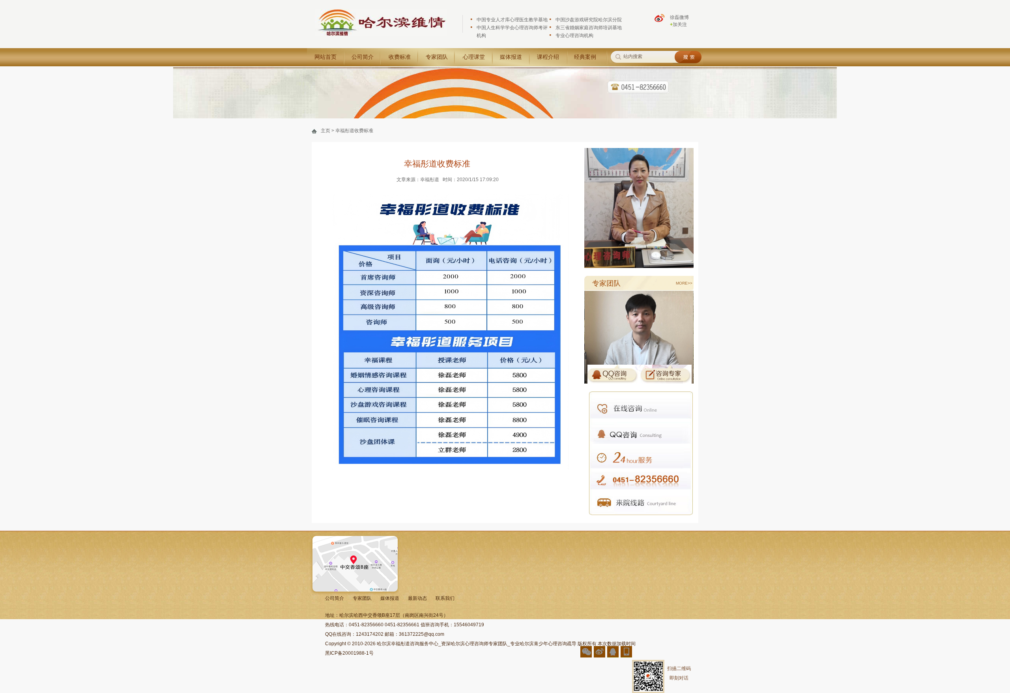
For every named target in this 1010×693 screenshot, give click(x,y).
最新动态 (417, 598)
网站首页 (325, 57)
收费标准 (400, 57)
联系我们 (445, 598)
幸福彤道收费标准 (354, 130)
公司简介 (363, 57)
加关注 (678, 24)
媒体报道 (511, 57)
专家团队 (437, 57)
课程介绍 (548, 57)
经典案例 (585, 57)
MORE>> (684, 283)
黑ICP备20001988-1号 (349, 653)
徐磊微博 (679, 17)
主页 (325, 130)
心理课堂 (474, 57)
